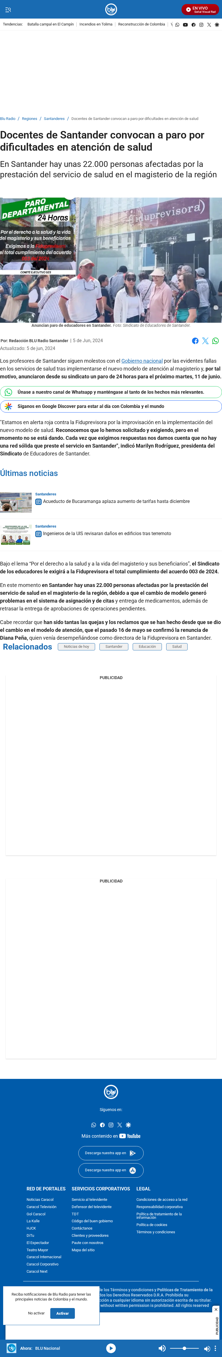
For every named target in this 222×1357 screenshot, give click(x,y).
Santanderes (54, 119)
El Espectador (38, 1243)
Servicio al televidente (89, 1200)
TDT (75, 1214)
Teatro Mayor (37, 1250)
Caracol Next (37, 1272)
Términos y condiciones (155, 1232)
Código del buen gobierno (92, 1221)
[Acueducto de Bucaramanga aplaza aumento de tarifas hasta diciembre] (16, 503)
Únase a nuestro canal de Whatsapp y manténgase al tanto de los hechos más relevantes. (111, 392)
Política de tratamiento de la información (159, 1216)
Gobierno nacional (142, 361)
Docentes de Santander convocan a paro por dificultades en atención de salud (134, 119)
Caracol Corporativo (42, 1264)
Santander (114, 646)
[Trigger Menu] (8, 9)
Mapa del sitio (83, 1250)
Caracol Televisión (41, 1207)
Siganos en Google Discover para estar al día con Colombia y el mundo (91, 406)
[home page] (111, 9)
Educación (147, 646)
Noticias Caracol (40, 1200)
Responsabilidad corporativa (159, 1207)
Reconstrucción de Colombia (141, 24)
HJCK (31, 1228)
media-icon (111, 1348)
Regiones (29, 119)
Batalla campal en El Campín (50, 24)
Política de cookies (151, 1225)
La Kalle (33, 1221)
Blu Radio (7, 119)
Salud (177, 646)
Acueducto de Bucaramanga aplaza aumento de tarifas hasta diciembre (116, 501)
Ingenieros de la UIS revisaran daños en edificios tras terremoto (107, 533)
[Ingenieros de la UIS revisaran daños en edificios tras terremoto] (16, 535)
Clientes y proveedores (90, 1236)
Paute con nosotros (87, 1243)
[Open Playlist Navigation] (215, 1348)
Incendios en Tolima (95, 24)
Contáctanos (82, 1228)
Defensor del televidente (92, 1207)
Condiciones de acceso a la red (161, 1200)
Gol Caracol (36, 1214)
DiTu (30, 1236)
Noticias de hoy (76, 646)
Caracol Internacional (44, 1257)
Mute (162, 1348)
